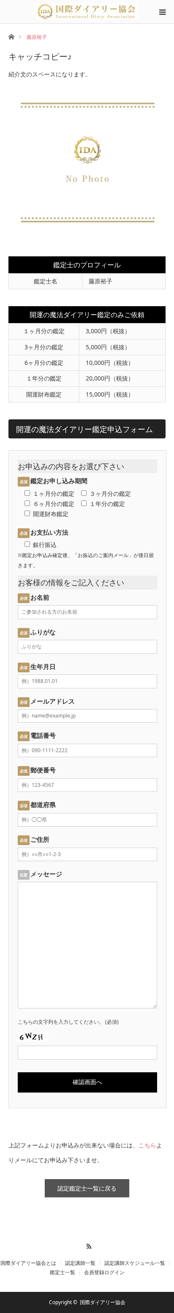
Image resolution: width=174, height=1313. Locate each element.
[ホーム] (11, 36)
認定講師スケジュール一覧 (134, 1263)
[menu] (162, 12)
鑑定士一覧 (62, 1272)
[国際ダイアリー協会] (87, 11)
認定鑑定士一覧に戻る (87, 1188)
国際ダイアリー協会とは (28, 1263)
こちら (147, 1145)
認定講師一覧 (80, 1263)
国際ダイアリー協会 (102, 1302)
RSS (87, 1245)
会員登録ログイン (104, 1272)
